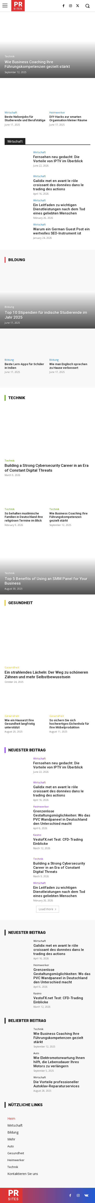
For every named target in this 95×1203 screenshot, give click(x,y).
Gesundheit (20, 602)
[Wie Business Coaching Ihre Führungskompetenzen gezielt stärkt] (47, 47)
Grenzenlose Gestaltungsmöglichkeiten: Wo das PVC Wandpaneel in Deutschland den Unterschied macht (61, 817)
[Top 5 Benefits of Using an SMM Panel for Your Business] (47, 564)
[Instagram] (70, 6)
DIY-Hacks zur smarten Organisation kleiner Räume (68, 118)
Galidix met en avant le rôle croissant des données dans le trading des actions (58, 185)
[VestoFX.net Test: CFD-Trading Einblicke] (17, 843)
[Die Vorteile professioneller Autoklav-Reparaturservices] (17, 1085)
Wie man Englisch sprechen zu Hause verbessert (68, 365)
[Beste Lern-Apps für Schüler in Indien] (25, 343)
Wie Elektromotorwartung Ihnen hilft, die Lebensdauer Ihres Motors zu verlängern (59, 1062)
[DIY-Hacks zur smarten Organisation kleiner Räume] (70, 94)
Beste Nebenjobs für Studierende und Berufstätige (25, 118)
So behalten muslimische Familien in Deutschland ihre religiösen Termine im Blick (24, 517)
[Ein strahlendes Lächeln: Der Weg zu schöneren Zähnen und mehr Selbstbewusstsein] (47, 636)
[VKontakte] (86, 1195)
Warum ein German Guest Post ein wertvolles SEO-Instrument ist (61, 231)
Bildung (16, 259)
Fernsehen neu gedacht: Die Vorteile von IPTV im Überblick (58, 159)
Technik (10, 56)
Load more (46, 909)
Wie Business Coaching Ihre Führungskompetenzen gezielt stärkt (68, 517)
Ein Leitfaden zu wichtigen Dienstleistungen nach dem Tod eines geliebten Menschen (59, 209)
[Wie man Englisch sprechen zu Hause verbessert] (70, 343)
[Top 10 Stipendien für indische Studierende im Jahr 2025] (47, 298)
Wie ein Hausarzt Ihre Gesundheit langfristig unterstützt (20, 723)
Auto (36, 1053)
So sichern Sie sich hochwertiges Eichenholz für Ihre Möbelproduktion (69, 723)
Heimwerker (57, 112)
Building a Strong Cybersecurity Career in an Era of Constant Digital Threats (47, 467)
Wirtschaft (11, 112)
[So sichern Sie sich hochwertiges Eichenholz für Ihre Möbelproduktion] (70, 700)
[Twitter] (77, 6)
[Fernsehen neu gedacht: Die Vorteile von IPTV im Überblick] (17, 160)
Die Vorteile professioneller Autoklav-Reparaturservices (56, 1084)
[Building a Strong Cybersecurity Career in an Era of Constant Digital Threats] (47, 430)
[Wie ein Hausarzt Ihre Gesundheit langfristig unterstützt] (25, 700)
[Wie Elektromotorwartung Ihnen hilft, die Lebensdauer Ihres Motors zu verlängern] (17, 1061)
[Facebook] (63, 6)
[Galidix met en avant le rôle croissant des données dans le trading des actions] (17, 184)
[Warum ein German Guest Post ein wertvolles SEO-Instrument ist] (17, 232)
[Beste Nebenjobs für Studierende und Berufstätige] (25, 94)
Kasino (37, 835)
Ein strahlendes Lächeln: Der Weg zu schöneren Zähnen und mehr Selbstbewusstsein (46, 674)
